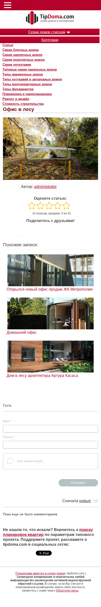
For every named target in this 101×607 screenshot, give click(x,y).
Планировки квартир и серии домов (40, 573)
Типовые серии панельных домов (29, 69)
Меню (19, 6)
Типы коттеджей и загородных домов (32, 79)
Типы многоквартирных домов (27, 84)
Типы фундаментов (18, 89)
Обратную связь (67, 590)
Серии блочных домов (20, 50)
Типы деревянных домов (22, 74)
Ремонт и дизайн (15, 99)
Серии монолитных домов (23, 60)
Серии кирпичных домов (22, 55)
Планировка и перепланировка (27, 94)
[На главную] (50, 18)
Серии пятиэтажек (16, 64)
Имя (7, 421)
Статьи (7, 45)
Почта (9, 437)
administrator (45, 187)
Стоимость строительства (23, 104)
